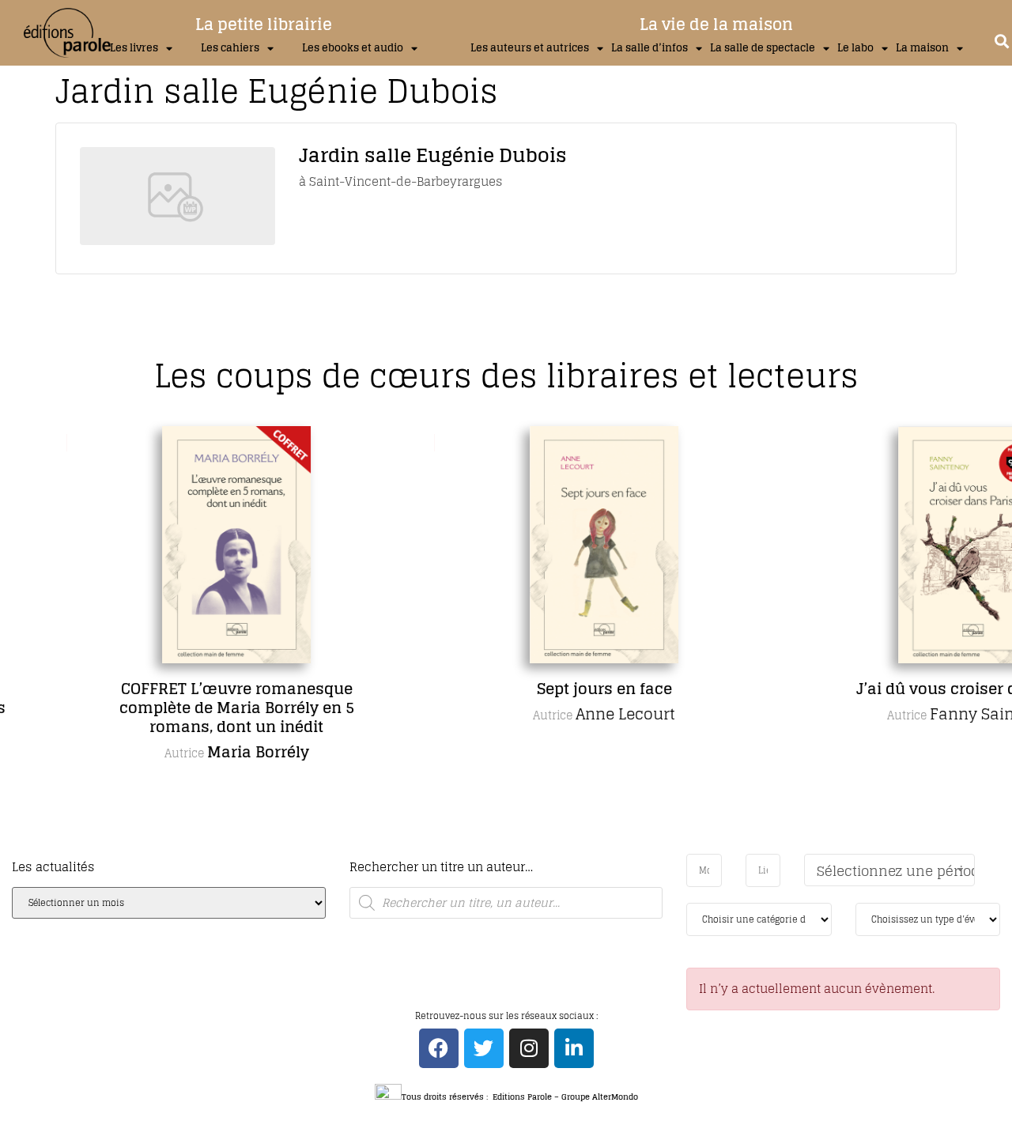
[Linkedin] (574, 1048)
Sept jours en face (559, 688)
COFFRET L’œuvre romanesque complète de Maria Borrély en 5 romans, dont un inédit (191, 707)
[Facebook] (439, 1048)
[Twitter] (484, 1048)
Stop (512, 850)
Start (500, 850)
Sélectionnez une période (896, 871)
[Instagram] (529, 1048)
